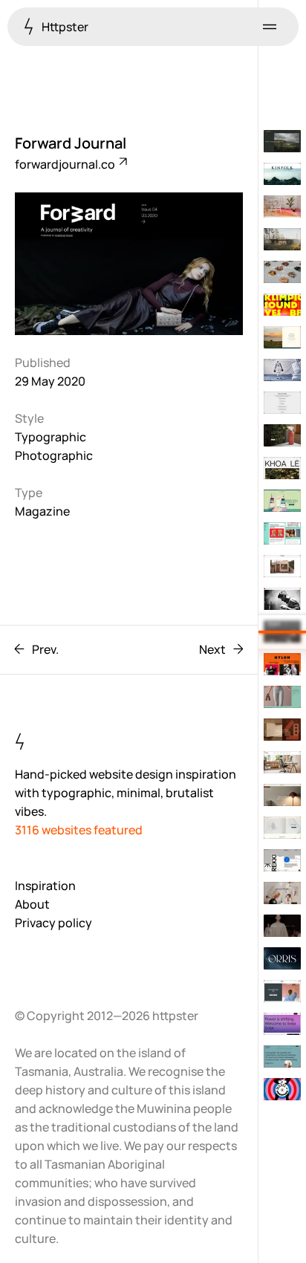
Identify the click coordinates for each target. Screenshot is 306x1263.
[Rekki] (282, 860)
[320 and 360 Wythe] (282, 729)
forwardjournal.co (66, 164)
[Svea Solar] (282, 1023)
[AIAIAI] (282, 598)
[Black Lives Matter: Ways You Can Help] (282, 402)
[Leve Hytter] (282, 239)
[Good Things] (282, 893)
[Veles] (282, 435)
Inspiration (45, 885)
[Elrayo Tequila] (282, 500)
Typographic (50, 437)
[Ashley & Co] (282, 697)
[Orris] (282, 958)
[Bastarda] (282, 304)
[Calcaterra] (282, 925)
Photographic (54, 455)
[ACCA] (282, 533)
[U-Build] (282, 566)
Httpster (63, 27)
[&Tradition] (282, 795)
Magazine (42, 511)
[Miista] (282, 272)
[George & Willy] (282, 827)
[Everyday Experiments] (282, 206)
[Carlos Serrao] (282, 370)
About (32, 904)
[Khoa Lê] (282, 468)
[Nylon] (282, 664)
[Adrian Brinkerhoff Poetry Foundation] (282, 141)
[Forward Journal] (282, 631)
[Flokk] (282, 762)
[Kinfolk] (282, 174)
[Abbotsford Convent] (282, 1056)
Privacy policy (53, 923)
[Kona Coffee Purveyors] (282, 337)
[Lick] (282, 991)
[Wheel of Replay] (282, 1089)
